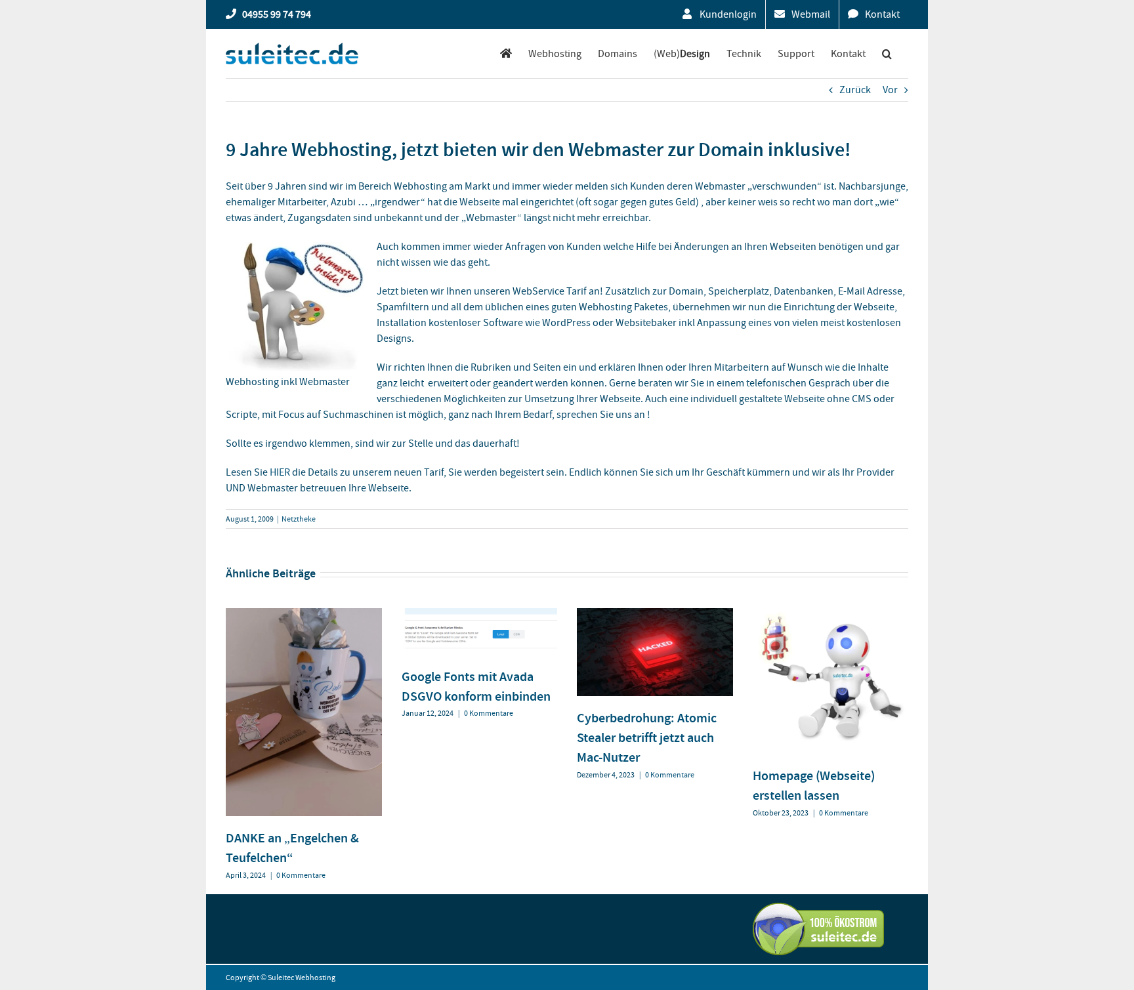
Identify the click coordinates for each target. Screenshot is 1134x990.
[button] (887, 53)
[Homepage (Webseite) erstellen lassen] (831, 614)
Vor (890, 89)
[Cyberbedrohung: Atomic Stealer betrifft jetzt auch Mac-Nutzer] (655, 614)
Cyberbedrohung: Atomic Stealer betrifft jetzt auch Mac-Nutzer (647, 737)
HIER (280, 472)
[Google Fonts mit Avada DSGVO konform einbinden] (480, 614)
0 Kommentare (301, 875)
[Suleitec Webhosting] (506, 53)
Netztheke (299, 519)
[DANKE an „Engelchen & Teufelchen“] (304, 614)
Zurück (855, 89)
